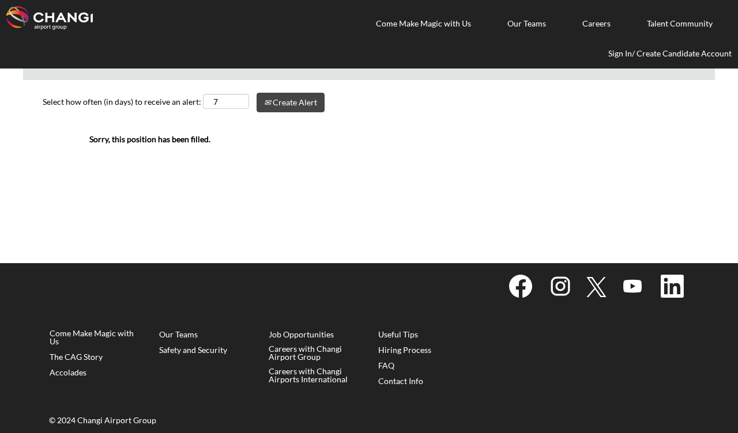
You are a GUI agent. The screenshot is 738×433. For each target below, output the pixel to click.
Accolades (68, 372)
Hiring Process (404, 350)
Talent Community (680, 23)
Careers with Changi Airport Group (305, 353)
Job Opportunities (301, 334)
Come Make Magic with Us (423, 23)
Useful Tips (398, 334)
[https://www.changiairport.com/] (49, 18)
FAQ (386, 365)
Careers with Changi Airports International (308, 375)
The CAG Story (76, 357)
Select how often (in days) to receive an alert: (122, 102)
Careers (596, 23)
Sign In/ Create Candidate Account (670, 53)
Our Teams (526, 23)
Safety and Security (193, 350)
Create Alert (294, 102)
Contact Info (400, 381)
